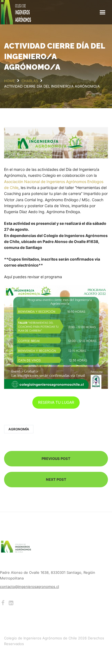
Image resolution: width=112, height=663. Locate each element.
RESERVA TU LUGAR (56, 402)
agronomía (18, 429)
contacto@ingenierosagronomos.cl (29, 586)
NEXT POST (56, 479)
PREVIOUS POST (56, 458)
